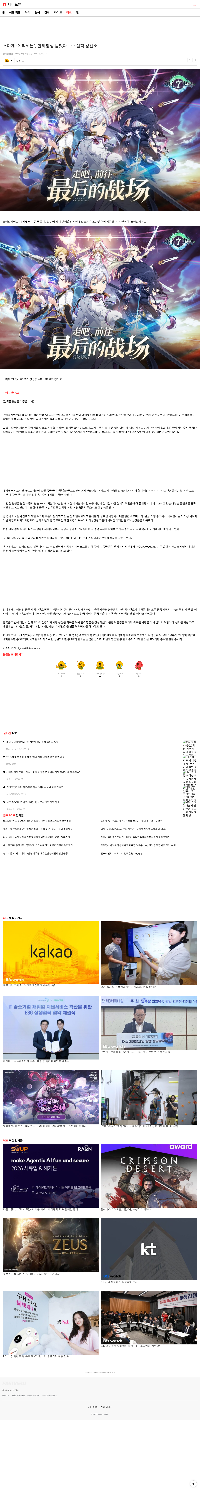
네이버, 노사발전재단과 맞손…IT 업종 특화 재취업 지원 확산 (36, 1068)
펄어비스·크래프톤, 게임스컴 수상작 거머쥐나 (126, 1217)
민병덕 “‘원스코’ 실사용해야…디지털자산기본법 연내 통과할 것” (136, 1059)
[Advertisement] (100, 27)
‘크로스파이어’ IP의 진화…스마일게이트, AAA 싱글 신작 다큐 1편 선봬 (139, 1133)
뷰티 (27, 12)
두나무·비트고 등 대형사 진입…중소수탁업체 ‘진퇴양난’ (131, 1353)
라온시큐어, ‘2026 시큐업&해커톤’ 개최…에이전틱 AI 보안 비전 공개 (40, 1217)
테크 (69, 12)
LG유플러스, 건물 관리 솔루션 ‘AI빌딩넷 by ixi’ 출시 (129, 994)
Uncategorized (12, 749)
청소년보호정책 (33, 1403)
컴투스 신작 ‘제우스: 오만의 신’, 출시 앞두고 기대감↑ (32, 1281)
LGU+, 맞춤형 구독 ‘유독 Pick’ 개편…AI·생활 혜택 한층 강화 (36, 1363)
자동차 (9, 779)
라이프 (58, 12)
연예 (37, 12)
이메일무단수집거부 (49, 1403)
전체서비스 (106, 1414)
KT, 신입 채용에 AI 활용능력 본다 (119, 1289)
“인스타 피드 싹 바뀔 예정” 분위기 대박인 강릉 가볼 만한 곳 (35, 757)
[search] (194, 4)
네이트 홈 (93, 1414)
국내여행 (10, 809)
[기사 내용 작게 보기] (190, 61)
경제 (47, 12)
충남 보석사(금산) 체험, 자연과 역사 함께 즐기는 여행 (32, 742)
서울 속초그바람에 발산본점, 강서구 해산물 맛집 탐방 (32, 802)
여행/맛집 (15, 12)
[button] (193, 1484)
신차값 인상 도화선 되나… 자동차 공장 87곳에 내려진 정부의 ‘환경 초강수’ (43, 772)
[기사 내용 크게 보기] (194, 60)
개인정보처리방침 (18, 1403)
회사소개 (5, 1403)
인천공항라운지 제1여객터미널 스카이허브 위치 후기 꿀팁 (35, 787)
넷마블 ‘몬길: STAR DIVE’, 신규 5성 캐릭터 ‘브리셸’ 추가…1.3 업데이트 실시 (45, 1133)
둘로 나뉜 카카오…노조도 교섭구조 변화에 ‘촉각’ (30, 992)
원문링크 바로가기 (13, 654)
